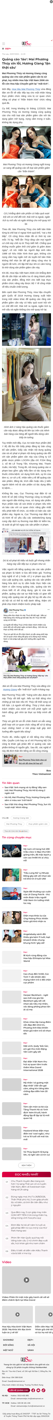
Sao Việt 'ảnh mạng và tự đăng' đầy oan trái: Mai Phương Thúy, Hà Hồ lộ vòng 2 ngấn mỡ (26, 790)
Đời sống (8, 1345)
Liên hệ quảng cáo (18, 1390)
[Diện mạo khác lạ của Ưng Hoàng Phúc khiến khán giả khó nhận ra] (11, 917)
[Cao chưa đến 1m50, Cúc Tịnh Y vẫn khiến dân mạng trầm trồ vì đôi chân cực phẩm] (11, 976)
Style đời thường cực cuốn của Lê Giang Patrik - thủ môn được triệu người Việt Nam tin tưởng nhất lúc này (37, 897)
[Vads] (51, 40)
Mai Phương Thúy (14, 824)
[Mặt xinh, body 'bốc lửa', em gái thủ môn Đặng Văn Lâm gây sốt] (11, 1048)
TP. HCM (5, 1403)
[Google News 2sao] (16, 832)
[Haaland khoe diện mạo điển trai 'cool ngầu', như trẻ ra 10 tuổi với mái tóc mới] (11, 1132)
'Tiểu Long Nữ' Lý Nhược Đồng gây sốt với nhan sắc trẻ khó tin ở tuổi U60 (37, 876)
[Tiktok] (43, 1390)
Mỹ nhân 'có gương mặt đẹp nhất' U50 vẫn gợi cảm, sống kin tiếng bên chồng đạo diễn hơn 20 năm (36, 1088)
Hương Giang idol (21, 818)
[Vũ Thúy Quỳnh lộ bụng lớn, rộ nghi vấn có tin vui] (11, 1153)
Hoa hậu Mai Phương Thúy (26, 89)
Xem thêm (26, 1165)
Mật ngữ (8, 1350)
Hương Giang (10, 689)
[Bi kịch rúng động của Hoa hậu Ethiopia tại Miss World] (11, 957)
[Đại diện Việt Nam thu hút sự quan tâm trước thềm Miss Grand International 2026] (11, 1063)
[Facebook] (33, 1390)
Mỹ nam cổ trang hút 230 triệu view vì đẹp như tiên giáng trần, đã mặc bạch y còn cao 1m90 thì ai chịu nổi (37, 855)
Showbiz (8, 1340)
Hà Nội (5, 1396)
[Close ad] (51, 1)
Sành (31, 1350)
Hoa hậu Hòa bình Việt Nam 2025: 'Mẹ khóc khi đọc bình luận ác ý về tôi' (17, 1329)
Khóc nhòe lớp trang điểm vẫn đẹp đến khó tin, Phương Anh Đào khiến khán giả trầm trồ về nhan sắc (37, 1028)
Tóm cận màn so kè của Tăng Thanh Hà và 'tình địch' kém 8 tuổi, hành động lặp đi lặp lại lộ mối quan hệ (36, 1113)
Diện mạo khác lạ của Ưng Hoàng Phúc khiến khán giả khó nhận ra (35, 918)
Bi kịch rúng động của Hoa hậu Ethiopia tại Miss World (36, 958)
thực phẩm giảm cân (38, 824)
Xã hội (31, 1345)
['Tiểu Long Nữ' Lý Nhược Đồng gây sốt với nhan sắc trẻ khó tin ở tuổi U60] (11, 875)
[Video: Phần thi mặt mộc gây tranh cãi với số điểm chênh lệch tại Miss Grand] (26, 1280)
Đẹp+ (8, 48)
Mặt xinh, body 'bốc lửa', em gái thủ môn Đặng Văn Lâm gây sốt (36, 1049)
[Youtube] (38, 1390)
